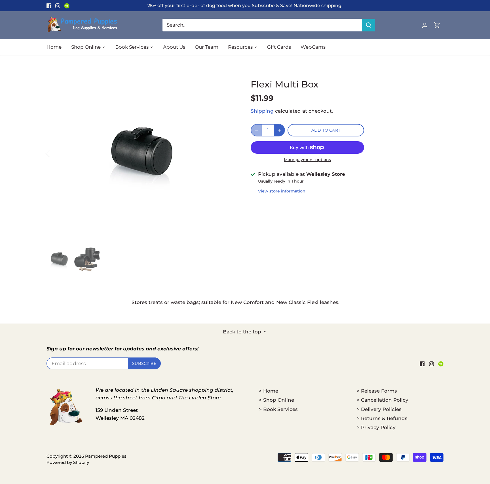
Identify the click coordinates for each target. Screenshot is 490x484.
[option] (142, 153)
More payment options (307, 160)
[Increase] (279, 130)
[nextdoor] (66, 5)
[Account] (425, 25)
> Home (268, 391)
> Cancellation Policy (382, 400)
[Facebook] (49, 5)
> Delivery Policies (379, 409)
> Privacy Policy (376, 427)
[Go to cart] (437, 25)
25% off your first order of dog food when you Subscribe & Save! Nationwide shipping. (245, 5)
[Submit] (368, 25)
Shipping (262, 111)
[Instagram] (57, 5)
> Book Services (278, 409)
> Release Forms (377, 391)
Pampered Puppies (105, 456)
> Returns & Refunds (382, 418)
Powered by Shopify (68, 462)
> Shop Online (276, 400)
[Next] (228, 153)
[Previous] (55, 153)
